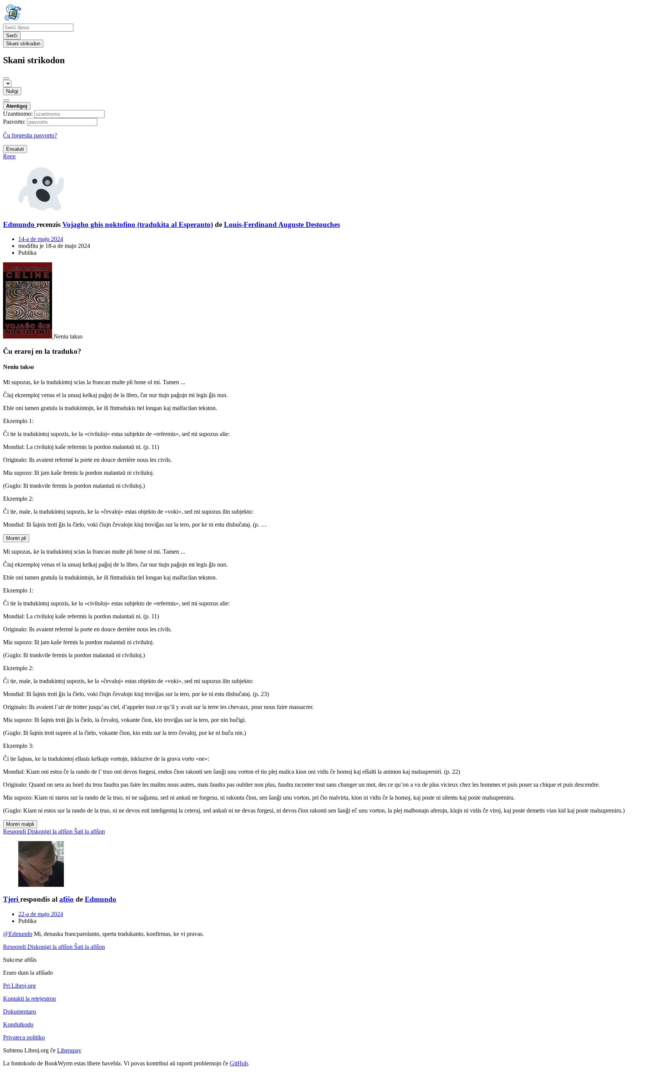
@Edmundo (17, 934)
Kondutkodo (18, 1024)
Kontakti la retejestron (29, 998)
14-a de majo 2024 (40, 239)
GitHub (239, 1063)
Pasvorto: (14, 121)
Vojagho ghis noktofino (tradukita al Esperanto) (137, 224)
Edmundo (100, 899)
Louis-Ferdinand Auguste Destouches (282, 224)
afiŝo (66, 899)
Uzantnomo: (18, 113)
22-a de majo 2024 (40, 914)
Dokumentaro (19, 1011)
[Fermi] (6, 78)
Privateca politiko (24, 1037)
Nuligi (12, 91)
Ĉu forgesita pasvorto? (30, 135)
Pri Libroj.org (19, 985)
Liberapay (69, 1050)
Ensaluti (15, 149)
